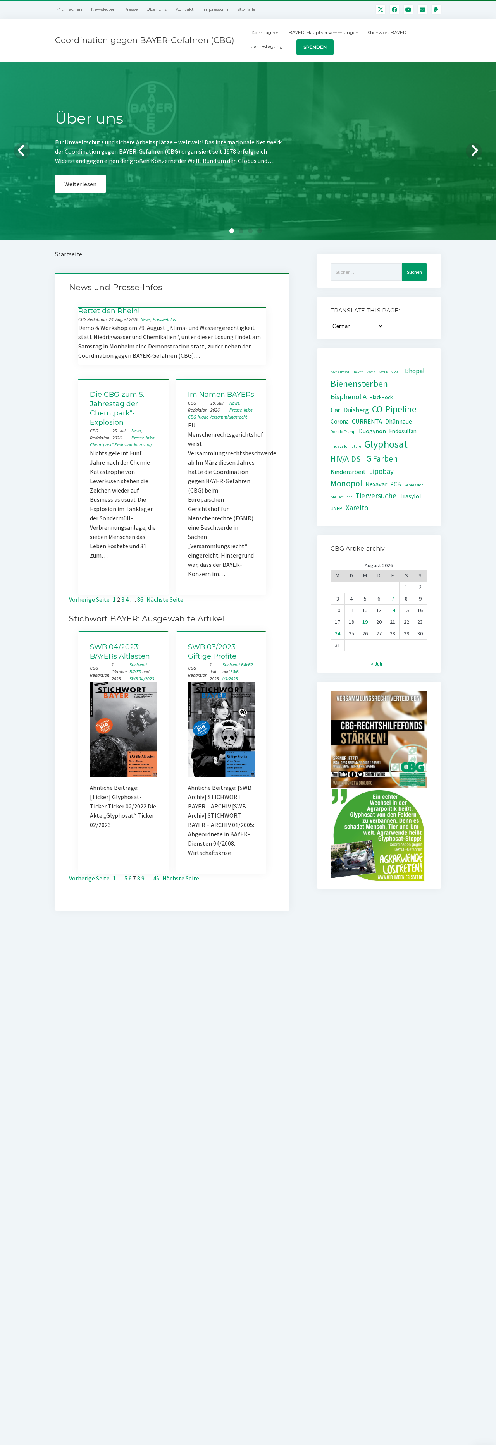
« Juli (376, 663)
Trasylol (410, 496)
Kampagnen (265, 32)
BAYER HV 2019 (390, 372)
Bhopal (415, 371)
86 (140, 599)
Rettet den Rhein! (109, 311)
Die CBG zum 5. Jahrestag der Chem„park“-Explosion (117, 408)
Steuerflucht (341, 496)
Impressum (215, 9)
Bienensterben (359, 384)
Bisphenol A (349, 396)
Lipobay (381, 471)
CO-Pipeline (394, 409)
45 (156, 878)
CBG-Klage (198, 417)
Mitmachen (69, 9)
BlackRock (381, 397)
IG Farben (381, 458)
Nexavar (376, 484)
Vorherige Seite (89, 599)
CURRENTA (367, 421)
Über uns (156, 9)
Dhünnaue (398, 421)
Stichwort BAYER (386, 32)
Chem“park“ (102, 445)
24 (337, 633)
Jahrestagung (267, 46)
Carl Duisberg (350, 409)
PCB (395, 484)
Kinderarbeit (348, 472)
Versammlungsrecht (228, 417)
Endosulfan (403, 431)
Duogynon (372, 431)
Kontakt (185, 9)
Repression (414, 484)
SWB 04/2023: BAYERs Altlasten (120, 652)
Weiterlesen (80, 193)
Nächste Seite (164, 599)
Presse (131, 9)
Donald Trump (343, 431)
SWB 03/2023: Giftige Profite (212, 652)
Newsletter (103, 9)
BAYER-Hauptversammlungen (323, 32)
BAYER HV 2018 (364, 372)
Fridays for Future (346, 446)
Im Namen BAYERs (221, 394)
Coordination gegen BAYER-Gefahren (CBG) (144, 40)
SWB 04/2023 (141, 678)
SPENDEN (315, 47)
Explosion (123, 445)
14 (392, 610)
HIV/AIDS (346, 459)
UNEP (337, 508)
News (146, 319)
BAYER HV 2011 (341, 372)
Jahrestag (142, 445)
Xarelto (357, 507)
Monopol (346, 483)
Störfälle (246, 9)
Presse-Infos (164, 319)
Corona (340, 421)
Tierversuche (375, 495)
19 (365, 621)
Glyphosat (386, 444)
